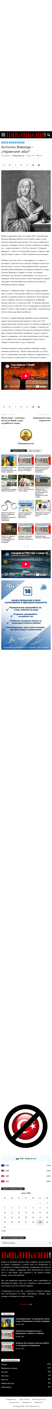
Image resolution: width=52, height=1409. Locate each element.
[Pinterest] (21, 165)
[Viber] (9, 165)
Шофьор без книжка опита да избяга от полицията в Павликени (42, 469)
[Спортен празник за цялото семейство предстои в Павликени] (26, 505)
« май (3, 1231)
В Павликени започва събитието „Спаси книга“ (42, 514)
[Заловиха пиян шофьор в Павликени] (43, 529)
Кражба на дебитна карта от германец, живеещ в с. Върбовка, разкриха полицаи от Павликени (8, 516)
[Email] (32, 165)
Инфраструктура (7, 1383)
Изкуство (18, 140)
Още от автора (34, 451)
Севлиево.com (27, 1402)
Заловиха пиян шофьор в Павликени (42, 537)
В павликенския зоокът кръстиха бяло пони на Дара (26, 489)
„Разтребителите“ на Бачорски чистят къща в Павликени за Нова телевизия (8, 469)
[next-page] (27, 546)
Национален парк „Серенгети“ (42, 419)
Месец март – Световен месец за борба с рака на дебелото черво (13, 420)
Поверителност (11, 1399)
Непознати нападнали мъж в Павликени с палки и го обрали (26, 468)
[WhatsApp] (27, 165)
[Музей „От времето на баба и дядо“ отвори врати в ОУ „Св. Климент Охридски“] (9, 529)
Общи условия (24, 1399)
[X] (15, 165)
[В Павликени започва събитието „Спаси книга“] (43, 505)
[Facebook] (3, 165)
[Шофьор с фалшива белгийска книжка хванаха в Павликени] (26, 529)
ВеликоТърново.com (39, 1399)
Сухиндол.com (14, 1402)
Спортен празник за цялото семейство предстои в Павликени (25, 515)
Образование (6, 1387)
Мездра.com (38, 1402)
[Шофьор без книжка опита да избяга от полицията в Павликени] (43, 460)
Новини (10, 140)
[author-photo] (26, 435)
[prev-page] (24, 546)
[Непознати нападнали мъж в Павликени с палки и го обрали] (26, 460)
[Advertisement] (26, 38)
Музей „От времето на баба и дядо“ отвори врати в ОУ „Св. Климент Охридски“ (8, 539)
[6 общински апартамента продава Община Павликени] (9, 481)
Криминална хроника (9, 1368)
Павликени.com (18, 156)
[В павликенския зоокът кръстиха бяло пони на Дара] (26, 481)
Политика (4, 1376)
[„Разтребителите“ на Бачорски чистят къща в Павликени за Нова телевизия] (9, 460)
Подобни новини (18, 451)
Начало (3, 140)
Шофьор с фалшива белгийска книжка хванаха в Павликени (25, 537)
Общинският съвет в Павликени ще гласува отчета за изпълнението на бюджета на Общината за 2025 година (42, 492)
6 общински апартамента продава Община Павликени (9, 489)
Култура (21, 142)
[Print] (38, 165)
